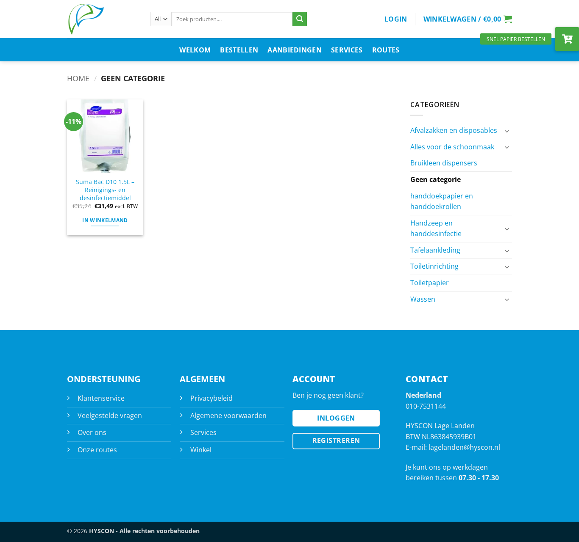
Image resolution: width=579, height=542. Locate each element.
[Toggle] (507, 131)
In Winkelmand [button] (105, 220)
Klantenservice (101, 398)
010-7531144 (426, 406)
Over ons (92, 432)
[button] (395, 19)
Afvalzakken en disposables (453, 130)
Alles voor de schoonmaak (452, 146)
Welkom (195, 50)
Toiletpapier (429, 282)
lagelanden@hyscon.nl (464, 447)
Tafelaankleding (435, 250)
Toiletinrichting (434, 266)
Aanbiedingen (294, 50)
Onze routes (97, 449)
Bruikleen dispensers (443, 163)
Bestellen (239, 50)
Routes (386, 50)
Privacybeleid (211, 398)
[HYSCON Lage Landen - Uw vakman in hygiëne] (102, 19)
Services (347, 50)
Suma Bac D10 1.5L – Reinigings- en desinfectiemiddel (105, 189)
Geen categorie (435, 179)
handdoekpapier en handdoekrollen (441, 201)
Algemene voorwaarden (228, 415)
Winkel (201, 449)
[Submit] (299, 19)
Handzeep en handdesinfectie (436, 228)
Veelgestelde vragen (110, 415)
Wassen (422, 299)
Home (78, 78)
